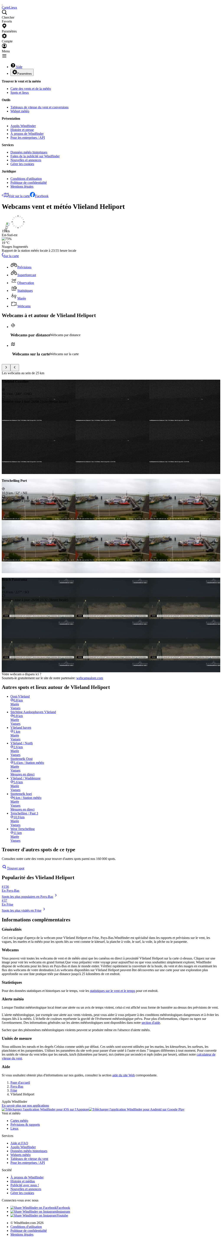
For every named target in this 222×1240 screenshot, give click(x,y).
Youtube (62, 1215)
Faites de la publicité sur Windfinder (35, 156)
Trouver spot (15, 868)
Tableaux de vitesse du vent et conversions (39, 107)
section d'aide (151, 1022)
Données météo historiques (28, 152)
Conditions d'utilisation (26, 179)
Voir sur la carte (19, 196)
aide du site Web (123, 1075)
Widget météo (19, 111)
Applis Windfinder (23, 126)
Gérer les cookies (22, 164)
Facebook (42, 196)
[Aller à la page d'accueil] (2, 3)
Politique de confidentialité (28, 182)
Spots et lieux (19, 92)
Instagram (63, 1211)
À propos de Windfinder (27, 133)
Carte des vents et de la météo (30, 88)
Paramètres (24, 73)
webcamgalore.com (89, 678)
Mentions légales (21, 186)
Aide (19, 67)
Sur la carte (11, 256)
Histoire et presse (22, 130)
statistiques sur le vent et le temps (112, 991)
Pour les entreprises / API (27, 137)
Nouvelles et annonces (25, 160)
